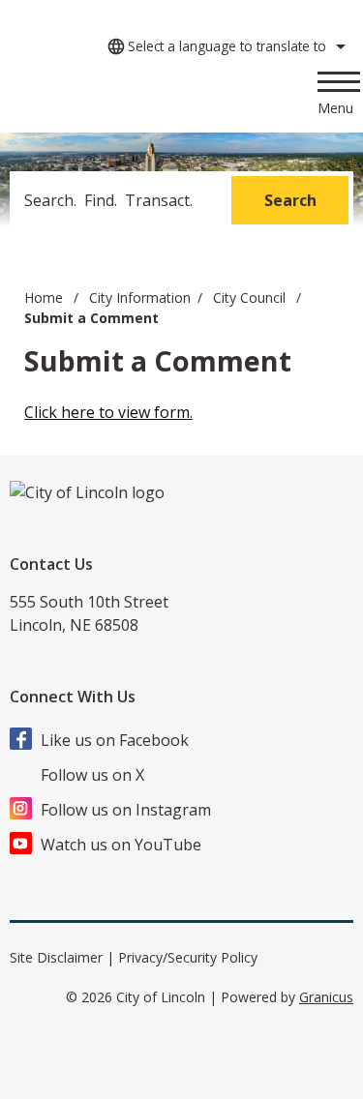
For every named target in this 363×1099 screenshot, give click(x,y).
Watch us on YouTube (121, 844)
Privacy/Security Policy (187, 957)
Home (43, 297)
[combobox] (223, 46)
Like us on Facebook (115, 740)
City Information (140, 297)
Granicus (326, 997)
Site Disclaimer (56, 957)
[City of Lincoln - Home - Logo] (132, 97)
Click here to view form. (108, 412)
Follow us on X (92, 775)
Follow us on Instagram (126, 809)
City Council (251, 297)
